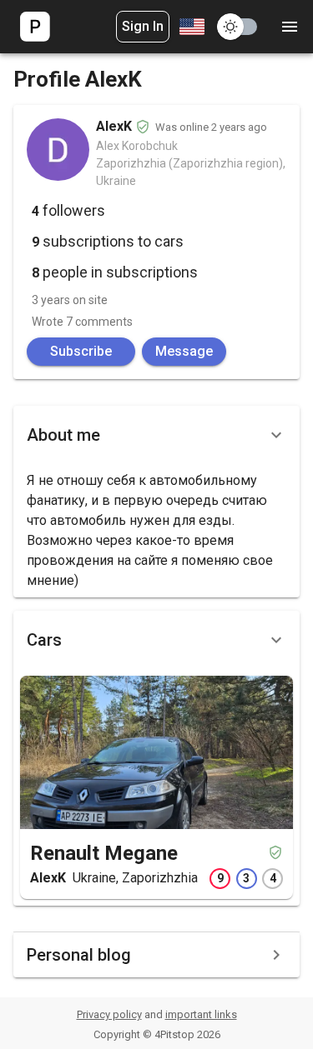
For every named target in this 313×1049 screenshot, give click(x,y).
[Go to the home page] (35, 27)
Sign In (143, 26)
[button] (156, 212)
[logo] (35, 26)
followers (68, 210)
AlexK (48, 878)
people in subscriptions (115, 272)
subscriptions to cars (108, 241)
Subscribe (81, 351)
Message (184, 351)
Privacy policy (109, 1014)
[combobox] (190, 26)
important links (201, 1014)
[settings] (290, 27)
